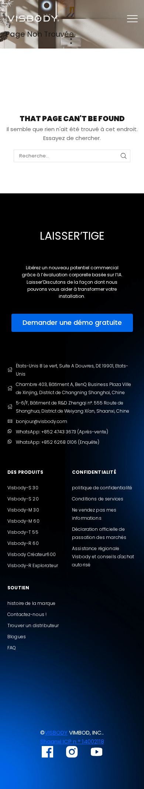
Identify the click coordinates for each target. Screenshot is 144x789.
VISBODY (56, 732)
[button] (72, 323)
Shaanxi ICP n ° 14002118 (72, 741)
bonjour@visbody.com (41, 421)
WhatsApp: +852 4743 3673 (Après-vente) (62, 432)
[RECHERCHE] (123, 156)
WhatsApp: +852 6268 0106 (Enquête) (57, 442)
